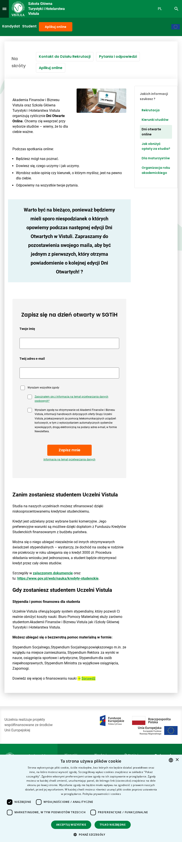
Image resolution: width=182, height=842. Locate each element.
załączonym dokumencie (53, 573)
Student (29, 26)
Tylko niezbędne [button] (113, 825)
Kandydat (11, 26)
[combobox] (171, 760)
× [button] (177, 759)
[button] (91, 834)
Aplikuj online (55, 27)
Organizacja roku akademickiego (156, 170)
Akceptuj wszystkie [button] (71, 825)
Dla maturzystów (156, 158)
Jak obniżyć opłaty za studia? (156, 146)
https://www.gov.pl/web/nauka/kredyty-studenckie (58, 578)
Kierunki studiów (155, 119)
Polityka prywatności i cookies (102, 794)
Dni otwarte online (151, 131)
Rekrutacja (151, 110)
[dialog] (91, 798)
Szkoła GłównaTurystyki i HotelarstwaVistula (46, 9)
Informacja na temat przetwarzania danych (69, 459)
